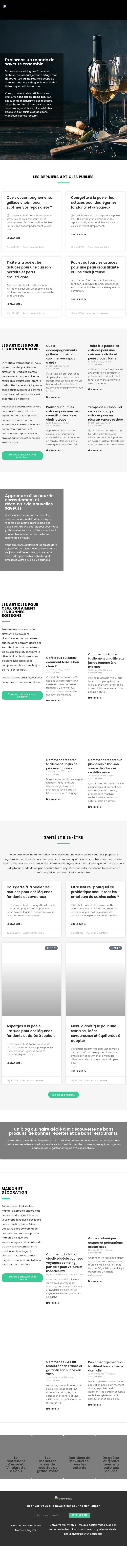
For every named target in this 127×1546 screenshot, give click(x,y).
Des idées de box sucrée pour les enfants (79, 1462)
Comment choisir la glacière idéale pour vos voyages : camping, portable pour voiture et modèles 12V (64, 1262)
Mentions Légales (26, 1530)
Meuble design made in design (98, 1525)
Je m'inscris (79, 1515)
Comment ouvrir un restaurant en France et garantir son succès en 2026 (64, 1368)
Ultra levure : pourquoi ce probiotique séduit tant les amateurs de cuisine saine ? (95, 892)
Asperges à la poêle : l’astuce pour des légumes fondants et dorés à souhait (31, 1031)
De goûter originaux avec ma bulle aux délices (111, 1464)
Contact (16, 1525)
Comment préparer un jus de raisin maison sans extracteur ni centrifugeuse (105, 766)
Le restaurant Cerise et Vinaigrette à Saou (16, 1464)
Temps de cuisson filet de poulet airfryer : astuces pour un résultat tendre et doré (105, 413)
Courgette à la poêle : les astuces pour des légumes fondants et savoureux (94, 202)
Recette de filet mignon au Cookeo (71, 1529)
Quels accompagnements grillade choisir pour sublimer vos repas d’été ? (29, 202)
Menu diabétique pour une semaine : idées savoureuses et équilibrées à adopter (95, 1033)
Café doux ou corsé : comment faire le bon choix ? (62, 662)
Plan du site (31, 1525)
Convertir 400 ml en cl (63, 1525)
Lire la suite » (14, 237)
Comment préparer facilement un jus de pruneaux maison (61, 764)
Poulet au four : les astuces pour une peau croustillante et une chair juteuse (95, 267)
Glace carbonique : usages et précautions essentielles (105, 1242)
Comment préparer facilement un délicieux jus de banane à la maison (106, 660)
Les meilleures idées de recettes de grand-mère (47, 1464)
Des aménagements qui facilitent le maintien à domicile (106, 1366)
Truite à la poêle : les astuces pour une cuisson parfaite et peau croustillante (29, 269)
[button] (115, 10)
